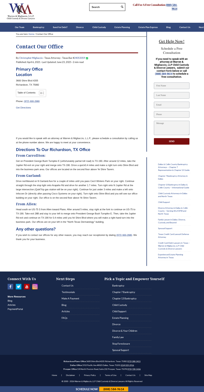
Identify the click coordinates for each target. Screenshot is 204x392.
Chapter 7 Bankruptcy (123, 292)
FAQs (64, 317)
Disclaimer (70, 375)
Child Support (164, 202)
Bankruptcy (118, 285)
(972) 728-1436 (134, 369)
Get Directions (23, 107)
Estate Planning (120, 317)
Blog (10, 301)
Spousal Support (165, 228)
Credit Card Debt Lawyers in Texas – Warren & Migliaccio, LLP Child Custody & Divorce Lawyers (174, 246)
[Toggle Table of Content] (40, 93)
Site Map (148, 375)
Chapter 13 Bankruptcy (124, 298)
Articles (12, 305)
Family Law (118, 337)
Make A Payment (70, 298)
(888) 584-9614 (163, 73)
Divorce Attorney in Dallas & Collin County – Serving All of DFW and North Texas (173, 211)
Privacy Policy (90, 375)
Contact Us (67, 285)
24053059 (79, 57)
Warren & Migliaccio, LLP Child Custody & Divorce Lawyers (25, 11)
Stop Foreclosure (121, 343)
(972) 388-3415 (134, 361)
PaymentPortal (15, 309)
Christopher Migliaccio (31, 57)
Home (54, 375)
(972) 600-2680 (32, 101)
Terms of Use (110, 375)
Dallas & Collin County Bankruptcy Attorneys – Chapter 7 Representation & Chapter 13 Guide (174, 167)
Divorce (116, 324)
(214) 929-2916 (127, 365)
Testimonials (68, 292)
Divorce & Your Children (124, 330)
